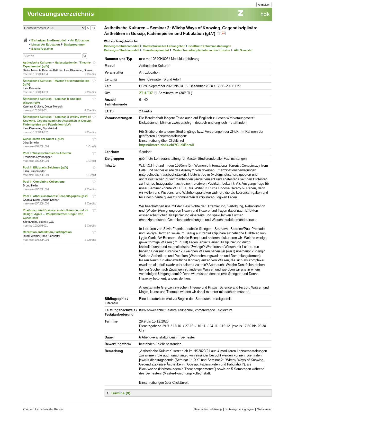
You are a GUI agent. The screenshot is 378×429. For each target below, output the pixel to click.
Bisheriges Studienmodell (48, 40)
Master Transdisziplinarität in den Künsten (201, 50)
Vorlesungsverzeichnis (60, 13)
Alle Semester (243, 50)
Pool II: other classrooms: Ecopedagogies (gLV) (55, 196)
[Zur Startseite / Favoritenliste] (25, 40)
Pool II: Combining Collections (44, 181)
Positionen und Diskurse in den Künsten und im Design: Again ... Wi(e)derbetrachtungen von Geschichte (55, 214)
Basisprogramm (74, 44)
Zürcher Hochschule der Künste (43, 409)
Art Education (79, 40)
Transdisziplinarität (156, 50)
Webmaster (264, 409)
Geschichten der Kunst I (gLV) (44, 138)
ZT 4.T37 (146, 93)
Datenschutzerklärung (208, 409)
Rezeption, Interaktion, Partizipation (48, 232)
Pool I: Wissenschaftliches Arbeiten (47, 153)
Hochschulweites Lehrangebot (164, 46)
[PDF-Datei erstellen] (223, 33)
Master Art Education (45, 44)
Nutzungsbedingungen (240, 409)
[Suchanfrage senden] (85, 55)
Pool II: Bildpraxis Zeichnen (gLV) (46, 167)
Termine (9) (120, 393)
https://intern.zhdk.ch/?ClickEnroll (166, 145)
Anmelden (264, 4)
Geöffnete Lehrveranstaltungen (209, 46)
